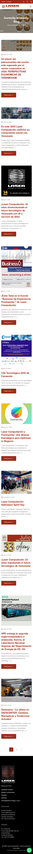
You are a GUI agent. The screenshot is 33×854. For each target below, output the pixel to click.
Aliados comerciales (7, 792)
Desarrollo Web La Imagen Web (16, 850)
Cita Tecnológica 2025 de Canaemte (15, 374)
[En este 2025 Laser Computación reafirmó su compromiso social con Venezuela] (16, 114)
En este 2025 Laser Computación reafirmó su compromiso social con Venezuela (15, 131)
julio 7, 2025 (6, 291)
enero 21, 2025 (7, 427)
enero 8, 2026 (7, 122)
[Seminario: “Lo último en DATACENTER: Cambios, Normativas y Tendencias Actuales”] (16, 691)
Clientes (4, 795)
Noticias (4, 798)
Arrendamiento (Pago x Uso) (10, 800)
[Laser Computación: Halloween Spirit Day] (16, 483)
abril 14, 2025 (7, 368)
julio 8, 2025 (6, 200)
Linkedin (3, 1)
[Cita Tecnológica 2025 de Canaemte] (16, 351)
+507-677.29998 (9, 837)
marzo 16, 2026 (7, 54)
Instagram (9, 1)
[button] (29, 850)
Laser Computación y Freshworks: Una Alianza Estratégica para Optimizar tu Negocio (16, 436)
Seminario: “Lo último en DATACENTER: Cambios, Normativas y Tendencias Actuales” (15, 714)
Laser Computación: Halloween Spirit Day (12, 503)
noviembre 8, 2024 (8, 497)
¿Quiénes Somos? (7, 789)
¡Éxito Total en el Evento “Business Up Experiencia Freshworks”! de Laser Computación (16, 300)
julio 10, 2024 (7, 555)
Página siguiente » (22, 749)
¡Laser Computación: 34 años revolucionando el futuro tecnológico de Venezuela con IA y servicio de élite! (14, 210)
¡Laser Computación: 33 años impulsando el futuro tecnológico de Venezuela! (16, 563)
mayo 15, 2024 (7, 629)
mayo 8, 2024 (7, 705)
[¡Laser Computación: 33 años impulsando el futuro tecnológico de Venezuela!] (16, 544)
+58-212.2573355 (9, 819)
